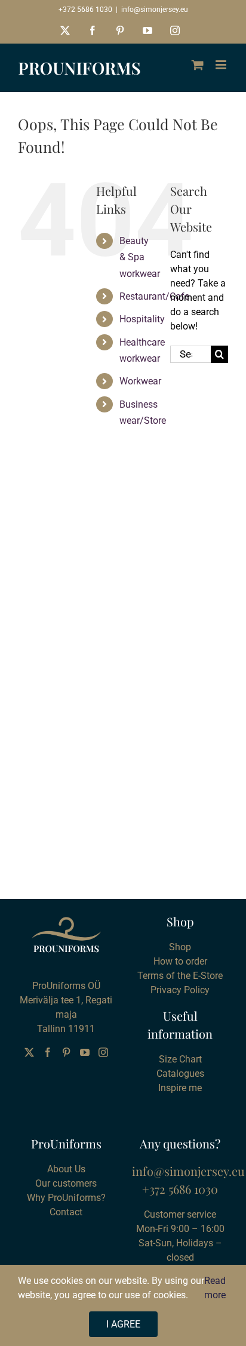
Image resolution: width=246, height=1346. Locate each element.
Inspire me (180, 1088)
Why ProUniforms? (66, 1197)
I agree (123, 1324)
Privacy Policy (180, 990)
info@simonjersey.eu (154, 9)
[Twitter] (29, 1052)
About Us (66, 1169)
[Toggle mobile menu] (222, 64)
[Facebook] (48, 1052)
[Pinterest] (66, 1052)
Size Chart (180, 1059)
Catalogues (180, 1073)
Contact (66, 1212)
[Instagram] (103, 1052)
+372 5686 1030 (85, 9)
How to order (180, 961)
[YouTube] (85, 1052)
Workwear (140, 381)
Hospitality (142, 319)
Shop (180, 947)
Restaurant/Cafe (154, 296)
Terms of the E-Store (180, 975)
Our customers (66, 1183)
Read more (215, 1288)
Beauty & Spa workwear (139, 257)
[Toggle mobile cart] (198, 64)
